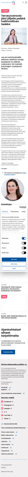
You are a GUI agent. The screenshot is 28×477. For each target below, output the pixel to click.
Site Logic (10, 471)
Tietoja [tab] (23, 211)
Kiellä (14, 268)
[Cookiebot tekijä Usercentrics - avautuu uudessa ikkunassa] (19, 207)
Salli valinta (14, 264)
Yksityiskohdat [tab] (14, 211)
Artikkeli (5, 11)
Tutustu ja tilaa (8, 352)
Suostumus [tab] (5, 211)
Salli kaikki (14, 259)
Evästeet (3, 467)
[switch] (24, 243)
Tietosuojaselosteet (6, 465)
